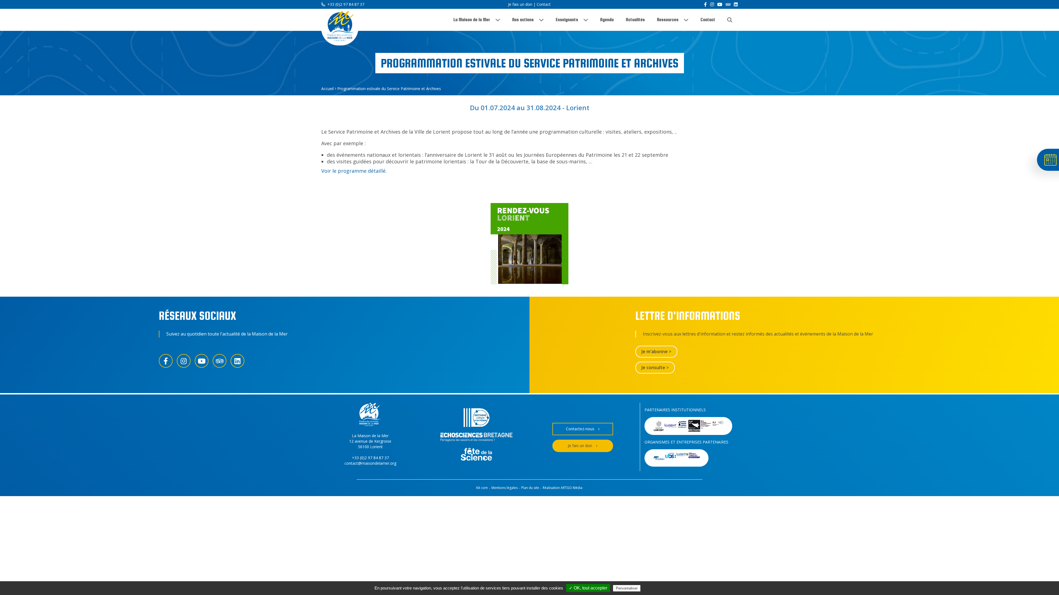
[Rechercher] (730, 20)
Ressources (667, 19)
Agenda (607, 19)
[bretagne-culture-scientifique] (477, 418)
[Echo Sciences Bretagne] (476, 438)
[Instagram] (712, 4)
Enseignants (567, 19)
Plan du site (530, 487)
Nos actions (523, 19)
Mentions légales (504, 487)
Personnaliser (627, 588)
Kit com (482, 487)
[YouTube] (719, 4)
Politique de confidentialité (666, 588)
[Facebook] (705, 4)
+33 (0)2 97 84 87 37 (345, 4)
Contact (544, 4)
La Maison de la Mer (471, 19)
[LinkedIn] (736, 4)
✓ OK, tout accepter (588, 588)
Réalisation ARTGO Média (562, 487)
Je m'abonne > (656, 351)
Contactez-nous (580, 428)
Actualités (635, 19)
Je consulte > (655, 367)
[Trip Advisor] (728, 4)
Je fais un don (520, 4)
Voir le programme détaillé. (354, 170)
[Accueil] (339, 27)
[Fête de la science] (476, 455)
